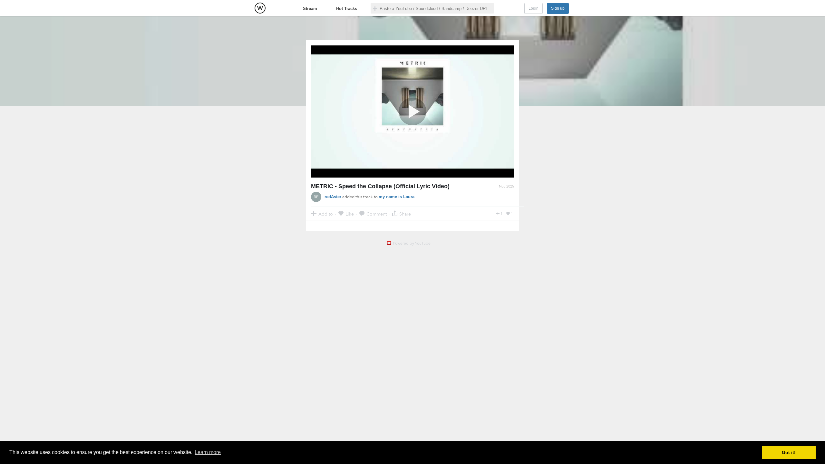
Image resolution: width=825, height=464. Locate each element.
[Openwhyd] (260, 8)
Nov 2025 (506, 186)
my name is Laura (396, 196)
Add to (325, 214)
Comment (376, 214)
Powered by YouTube (412, 243)
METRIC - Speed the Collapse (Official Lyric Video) (380, 186)
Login (534, 8)
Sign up (558, 8)
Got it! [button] (789, 452)
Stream (310, 8)
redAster (333, 196)
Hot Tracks (346, 8)
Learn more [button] (208, 452)
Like (349, 214)
